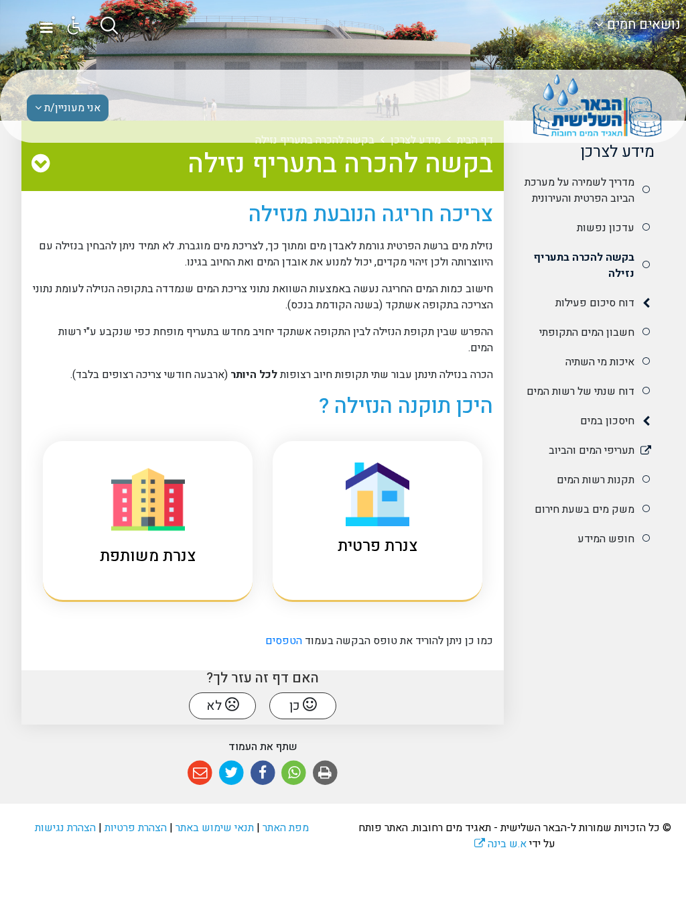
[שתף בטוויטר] (231, 773)
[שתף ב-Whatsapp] (293, 773)
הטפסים (282, 641)
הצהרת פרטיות (136, 828)
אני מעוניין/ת (71, 108)
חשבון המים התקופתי (586, 332)
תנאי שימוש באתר (215, 828)
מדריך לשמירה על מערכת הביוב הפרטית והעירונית (579, 190)
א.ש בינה (500, 844)
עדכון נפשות (605, 228)
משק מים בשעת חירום (584, 509)
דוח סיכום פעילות (594, 303)
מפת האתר (286, 828)
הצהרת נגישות (65, 828)
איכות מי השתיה (599, 362)
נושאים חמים (642, 24)
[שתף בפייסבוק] (263, 773)
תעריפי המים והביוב (591, 450)
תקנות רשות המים (595, 480)
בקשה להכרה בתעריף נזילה (583, 265)
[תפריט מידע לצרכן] (40, 164)
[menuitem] (584, 190)
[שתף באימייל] (200, 773)
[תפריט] (46, 28)
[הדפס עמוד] (325, 773)
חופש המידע (605, 539)
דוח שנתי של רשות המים (580, 391)
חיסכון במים (607, 421)
